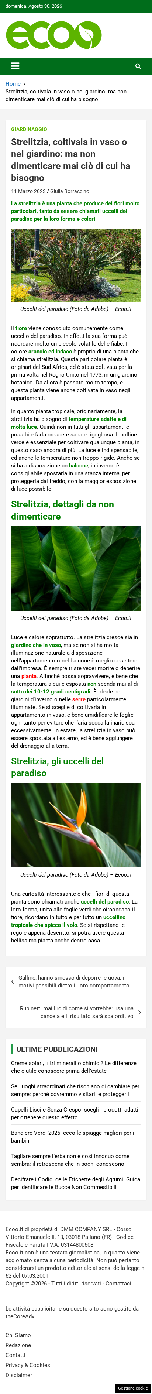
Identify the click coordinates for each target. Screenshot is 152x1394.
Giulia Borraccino (69, 191)
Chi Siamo (18, 1335)
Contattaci (118, 1283)
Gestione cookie (133, 1388)
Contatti (15, 1355)
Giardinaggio (29, 129)
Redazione (18, 1345)
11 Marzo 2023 (28, 191)
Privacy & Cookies (28, 1365)
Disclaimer (19, 1375)
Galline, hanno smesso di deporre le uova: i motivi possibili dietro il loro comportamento (73, 982)
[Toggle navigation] (15, 66)
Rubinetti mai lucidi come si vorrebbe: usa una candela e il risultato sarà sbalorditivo (77, 1012)
